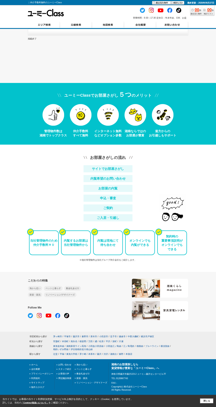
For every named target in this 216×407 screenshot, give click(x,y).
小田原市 (103, 336)
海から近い (35, 288)
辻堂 (55, 354)
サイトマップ (37, 382)
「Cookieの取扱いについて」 (34, 403)
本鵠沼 (129, 354)
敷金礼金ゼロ (72, 288)
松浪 (101, 341)
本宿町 (65, 341)
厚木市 (93, 336)
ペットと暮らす (53, 288)
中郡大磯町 (133, 336)
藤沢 (99, 354)
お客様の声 (63, 373)
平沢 (108, 341)
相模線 (140, 346)
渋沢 (106, 354)
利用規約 (35, 378)
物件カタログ (37, 387)
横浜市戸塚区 (147, 336)
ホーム (34, 364)
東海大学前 (71, 354)
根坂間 (82, 341)
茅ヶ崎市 (57, 336)
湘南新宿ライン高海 (76, 346)
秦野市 (85, 336)
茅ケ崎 (82, 354)
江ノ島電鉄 (128, 346)
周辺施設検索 (64, 378)
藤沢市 (76, 336)
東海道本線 (58, 346)
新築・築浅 (35, 294)
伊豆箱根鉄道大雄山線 (82, 349)
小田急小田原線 (96, 346)
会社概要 (35, 369)
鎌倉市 (122, 336)
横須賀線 (165, 346)
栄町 (114, 341)
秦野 (121, 354)
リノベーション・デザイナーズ (91, 382)
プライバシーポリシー (42, 373)
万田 (90, 341)
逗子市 (113, 336)
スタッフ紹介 (64, 369)
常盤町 (56, 341)
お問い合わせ (64, 364)
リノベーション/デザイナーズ (60, 294)
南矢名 (74, 341)
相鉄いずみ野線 (61, 349)
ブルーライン (151, 346)
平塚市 (67, 336)
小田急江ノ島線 (113, 346)
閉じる (207, 401)
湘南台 (113, 354)
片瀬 (121, 341)
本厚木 (91, 354)
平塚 (62, 354)
